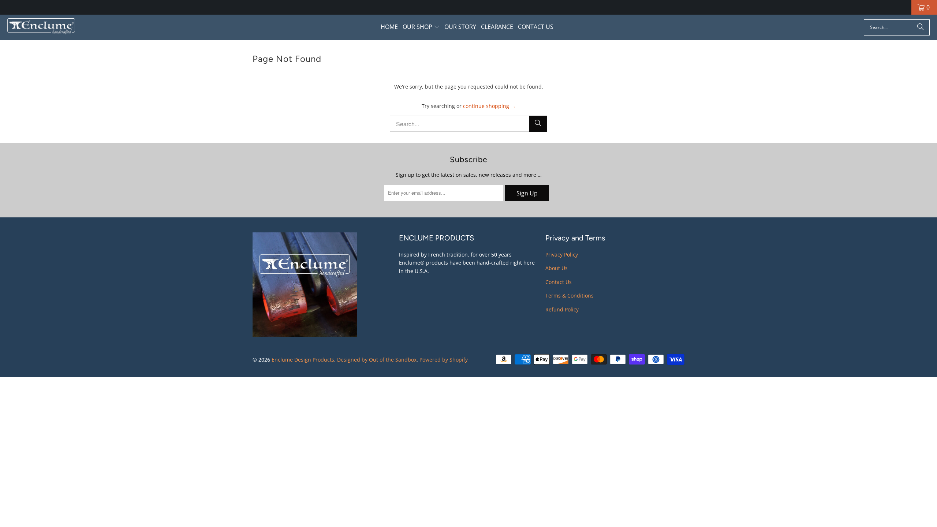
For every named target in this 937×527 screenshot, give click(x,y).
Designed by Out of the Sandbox (377, 359)
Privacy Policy (561, 254)
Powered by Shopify (443, 359)
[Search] (920, 27)
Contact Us (558, 282)
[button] (421, 27)
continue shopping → (489, 105)
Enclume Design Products (303, 359)
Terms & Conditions (569, 295)
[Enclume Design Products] (41, 27)
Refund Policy (562, 309)
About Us (556, 268)
